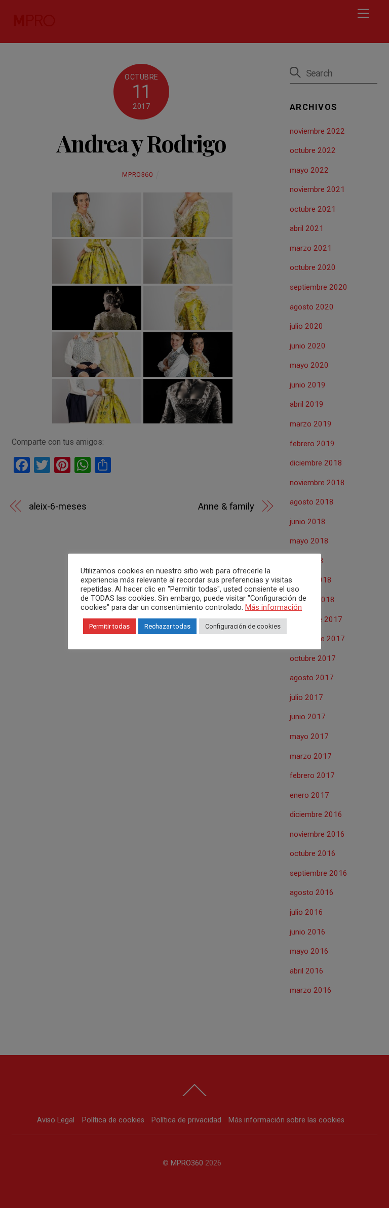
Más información (273, 607)
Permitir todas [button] (109, 626)
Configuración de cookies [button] (243, 626)
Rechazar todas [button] (167, 626)
